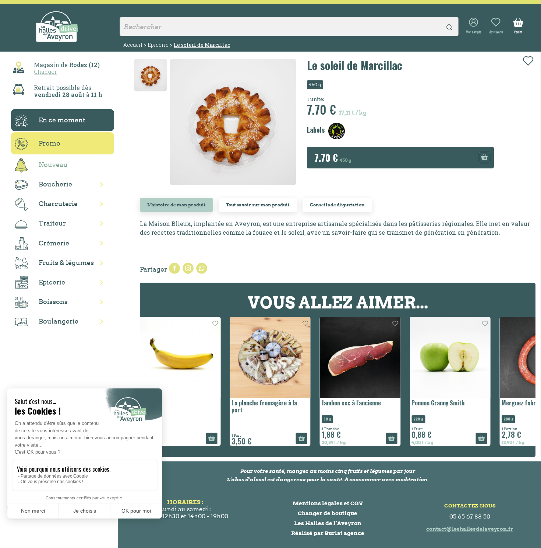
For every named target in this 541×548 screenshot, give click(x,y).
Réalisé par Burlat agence (327, 533)
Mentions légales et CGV (328, 503)
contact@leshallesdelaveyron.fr (469, 529)
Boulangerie (58, 321)
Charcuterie (58, 203)
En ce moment (62, 120)
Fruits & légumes (66, 262)
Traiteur (52, 223)
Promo (49, 143)
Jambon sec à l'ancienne (279, 402)
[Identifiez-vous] (473, 26)
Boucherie (55, 184)
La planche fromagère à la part (193, 406)
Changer (45, 71)
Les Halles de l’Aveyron (327, 523)
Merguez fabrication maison (465, 402)
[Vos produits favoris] (496, 26)
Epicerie (52, 282)
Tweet (188, 268)
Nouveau (53, 164)
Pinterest (201, 268)
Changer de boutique (327, 513)
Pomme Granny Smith (366, 402)
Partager (174, 268)
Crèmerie (54, 243)
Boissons (53, 302)
